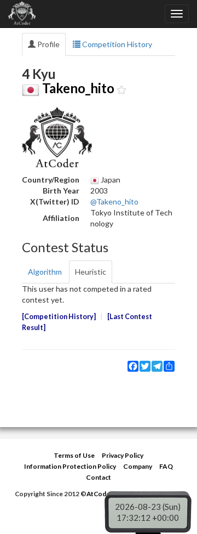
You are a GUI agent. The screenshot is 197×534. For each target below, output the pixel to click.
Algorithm (45, 271)
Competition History (116, 44)
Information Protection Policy (70, 466)
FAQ (166, 466)
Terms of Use (74, 455)
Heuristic (90, 271)
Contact (98, 477)
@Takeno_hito (114, 201)
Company (137, 466)
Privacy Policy (122, 455)
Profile (48, 44)
